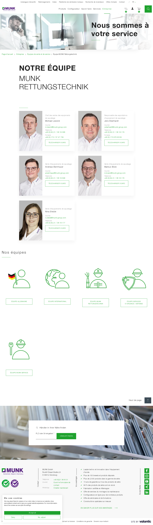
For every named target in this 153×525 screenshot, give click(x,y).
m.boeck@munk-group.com (115, 173)
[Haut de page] (148, 400)
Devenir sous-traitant (101, 521)
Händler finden (66, 436)
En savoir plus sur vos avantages (96, 508)
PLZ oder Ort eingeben (45, 433)
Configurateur (74, 9)
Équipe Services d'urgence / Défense (134, 303)
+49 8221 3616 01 (61, 480)
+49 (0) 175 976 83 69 (113, 137)
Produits (62, 9)
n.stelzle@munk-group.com (55, 218)
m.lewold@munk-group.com (56, 127)
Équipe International (57, 301)
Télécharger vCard (57, 142)
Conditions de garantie (84, 521)
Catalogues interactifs (28, 2)
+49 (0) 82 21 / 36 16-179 (114, 132)
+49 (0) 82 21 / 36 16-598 (55, 178)
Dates (54, 2)
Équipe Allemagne (19, 301)
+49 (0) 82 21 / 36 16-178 (114, 178)
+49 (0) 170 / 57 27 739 (54, 137)
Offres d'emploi (111, 2)
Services (97, 9)
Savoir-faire (86, 9)
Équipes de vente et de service (38, 54)
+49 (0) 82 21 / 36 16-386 (55, 132)
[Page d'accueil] (7, 9)
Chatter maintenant (61, 488)
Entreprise (107, 9)
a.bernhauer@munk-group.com (57, 173)
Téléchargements (44, 2)
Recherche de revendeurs (94, 2)
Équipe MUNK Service (19, 373)
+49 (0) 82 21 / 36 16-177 (55, 223)
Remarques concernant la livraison (63, 521)
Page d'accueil (7, 54)
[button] (126, 9)
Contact (122, 2)
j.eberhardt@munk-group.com (115, 127)
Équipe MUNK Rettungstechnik (95, 303)
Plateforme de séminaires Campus (71, 2)
